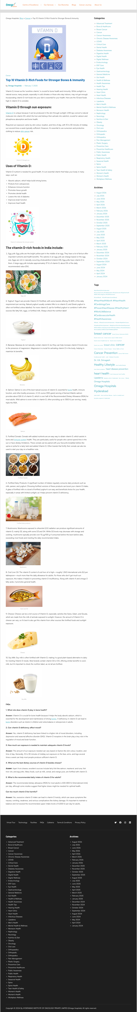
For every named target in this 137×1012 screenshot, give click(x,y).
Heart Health (101, 95)
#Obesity (96, 322)
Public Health (101, 155)
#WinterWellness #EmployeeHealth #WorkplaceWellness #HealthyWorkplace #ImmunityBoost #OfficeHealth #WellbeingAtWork (112, 328)
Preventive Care (102, 146)
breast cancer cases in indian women (113, 337)
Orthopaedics (101, 131)
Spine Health (101, 167)
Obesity (99, 122)
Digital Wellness (102, 59)
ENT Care (100, 65)
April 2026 (100, 205)
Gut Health (100, 77)
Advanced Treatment (104, 23)
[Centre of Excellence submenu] (41, 4)
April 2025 (100, 240)
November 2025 (102, 220)
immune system (20, 439)
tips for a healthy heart (118, 395)
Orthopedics (101, 137)
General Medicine (103, 74)
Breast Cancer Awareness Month (120, 334)
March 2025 (101, 244)
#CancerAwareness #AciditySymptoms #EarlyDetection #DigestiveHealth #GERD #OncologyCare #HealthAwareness (111, 293)
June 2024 (100, 267)
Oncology (100, 125)
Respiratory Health (103, 158)
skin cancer (25, 131)
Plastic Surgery (102, 143)
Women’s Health (102, 176)
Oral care (100, 128)
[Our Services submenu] (55, 4)
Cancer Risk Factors (123, 353)
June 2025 (100, 235)
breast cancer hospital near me (101, 340)
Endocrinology (102, 62)
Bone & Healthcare (103, 26)
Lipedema (100, 101)
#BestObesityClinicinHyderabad (101, 290)
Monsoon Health (102, 110)
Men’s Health (101, 104)
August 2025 (101, 229)
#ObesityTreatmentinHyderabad (106, 322)
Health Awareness (103, 83)
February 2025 (102, 247)
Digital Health (101, 56)
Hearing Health (102, 89)
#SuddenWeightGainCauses (122, 322)
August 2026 (101, 193)
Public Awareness (103, 152)
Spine (98, 164)
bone (70, 390)
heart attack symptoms (99, 369)
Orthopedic (100, 134)
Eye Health (100, 68)
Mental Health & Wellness (106, 107)
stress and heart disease (106, 395)
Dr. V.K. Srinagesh (102, 360)
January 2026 (101, 214)
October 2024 (102, 259)
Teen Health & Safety (104, 170)
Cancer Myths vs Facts (118, 349)
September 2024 (103, 261)
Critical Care (101, 44)
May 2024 (100, 270)
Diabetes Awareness (104, 50)
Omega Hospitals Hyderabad (105, 388)
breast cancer (102, 333)
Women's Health (102, 173)
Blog (21, 18)
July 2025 (100, 232)
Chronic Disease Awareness (106, 38)
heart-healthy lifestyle (121, 365)
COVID (99, 41)
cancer (120, 344)
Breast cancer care (98, 337)
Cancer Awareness (103, 35)
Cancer (28, 18)
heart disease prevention (117, 369)
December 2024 (102, 252)
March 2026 (101, 208)
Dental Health (101, 47)
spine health (97, 395)
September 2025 (102, 226)
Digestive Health (102, 53)
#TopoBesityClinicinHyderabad (101, 325)
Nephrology (100, 113)
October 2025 (101, 223)
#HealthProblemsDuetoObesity (109, 297)
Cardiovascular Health (99, 357)
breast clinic (109, 345)
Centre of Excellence (30, 5)
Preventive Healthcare (104, 149)
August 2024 (101, 264)
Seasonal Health (102, 161)
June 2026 (100, 199)
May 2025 (100, 237)
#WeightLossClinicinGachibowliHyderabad (120, 325)
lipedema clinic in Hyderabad (111, 378)
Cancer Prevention (106, 353)
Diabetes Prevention (114, 357)
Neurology (100, 116)
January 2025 (101, 249)
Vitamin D (10, 113)
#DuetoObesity (97, 297)
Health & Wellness (103, 80)
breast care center (98, 345)
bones (53, 719)
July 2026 (100, 196)
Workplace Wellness (104, 179)
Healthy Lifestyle (104, 364)
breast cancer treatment (116, 340)
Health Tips (100, 86)
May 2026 (100, 202)
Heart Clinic (100, 92)
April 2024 (100, 273)
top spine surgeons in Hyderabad (102, 398)
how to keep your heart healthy (117, 374)
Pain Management (103, 140)
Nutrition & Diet (102, 119)
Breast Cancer (101, 29)
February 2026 (102, 211)
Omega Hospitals (102, 381)
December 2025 (102, 217)
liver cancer (121, 378)
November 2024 (102, 255)
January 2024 (101, 276)
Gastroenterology (103, 71)
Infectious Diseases (103, 98)
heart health (101, 373)
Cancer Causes (108, 349)
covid (107, 357)
